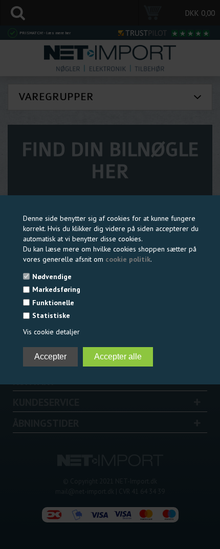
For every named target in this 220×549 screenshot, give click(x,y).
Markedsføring (56, 289)
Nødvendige (52, 276)
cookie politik (127, 259)
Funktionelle (53, 302)
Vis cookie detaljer (51, 331)
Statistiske (51, 315)
